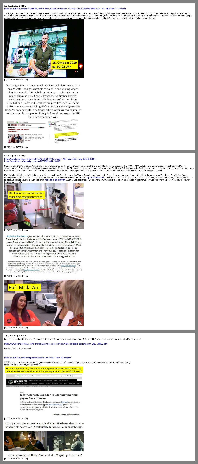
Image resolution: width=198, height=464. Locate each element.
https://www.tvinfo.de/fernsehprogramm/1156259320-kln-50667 (32, 161)
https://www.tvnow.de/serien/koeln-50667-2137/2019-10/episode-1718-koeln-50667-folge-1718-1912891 (49, 159)
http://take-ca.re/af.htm (55, 180)
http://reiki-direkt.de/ (95, 177)
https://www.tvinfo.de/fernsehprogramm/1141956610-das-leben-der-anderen (37, 358)
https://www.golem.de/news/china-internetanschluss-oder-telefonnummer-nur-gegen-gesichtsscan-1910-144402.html (56, 344)
